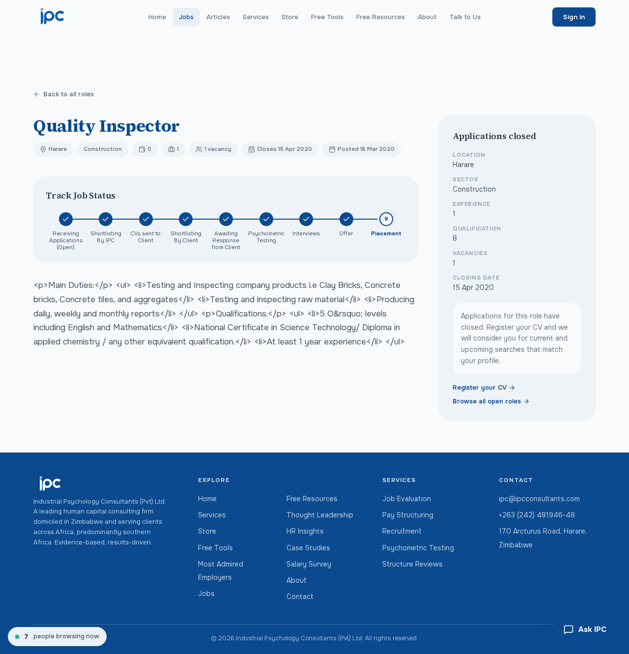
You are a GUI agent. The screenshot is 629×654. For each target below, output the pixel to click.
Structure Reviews (412, 564)
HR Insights (305, 531)
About (427, 17)
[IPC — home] (52, 17)
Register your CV (480, 388)
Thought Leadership (319, 515)
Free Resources (380, 17)
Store (290, 17)
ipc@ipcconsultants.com (539, 498)
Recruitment (402, 531)
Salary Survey (308, 564)
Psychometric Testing (418, 547)
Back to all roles (68, 94)
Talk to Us (465, 17)
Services (256, 17)
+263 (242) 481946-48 (537, 515)
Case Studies (308, 547)
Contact (300, 596)
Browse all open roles (487, 401)
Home (157, 17)
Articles (218, 17)
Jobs (186, 17)
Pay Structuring (407, 515)
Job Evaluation (406, 498)
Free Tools (327, 17)
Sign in (574, 17)
